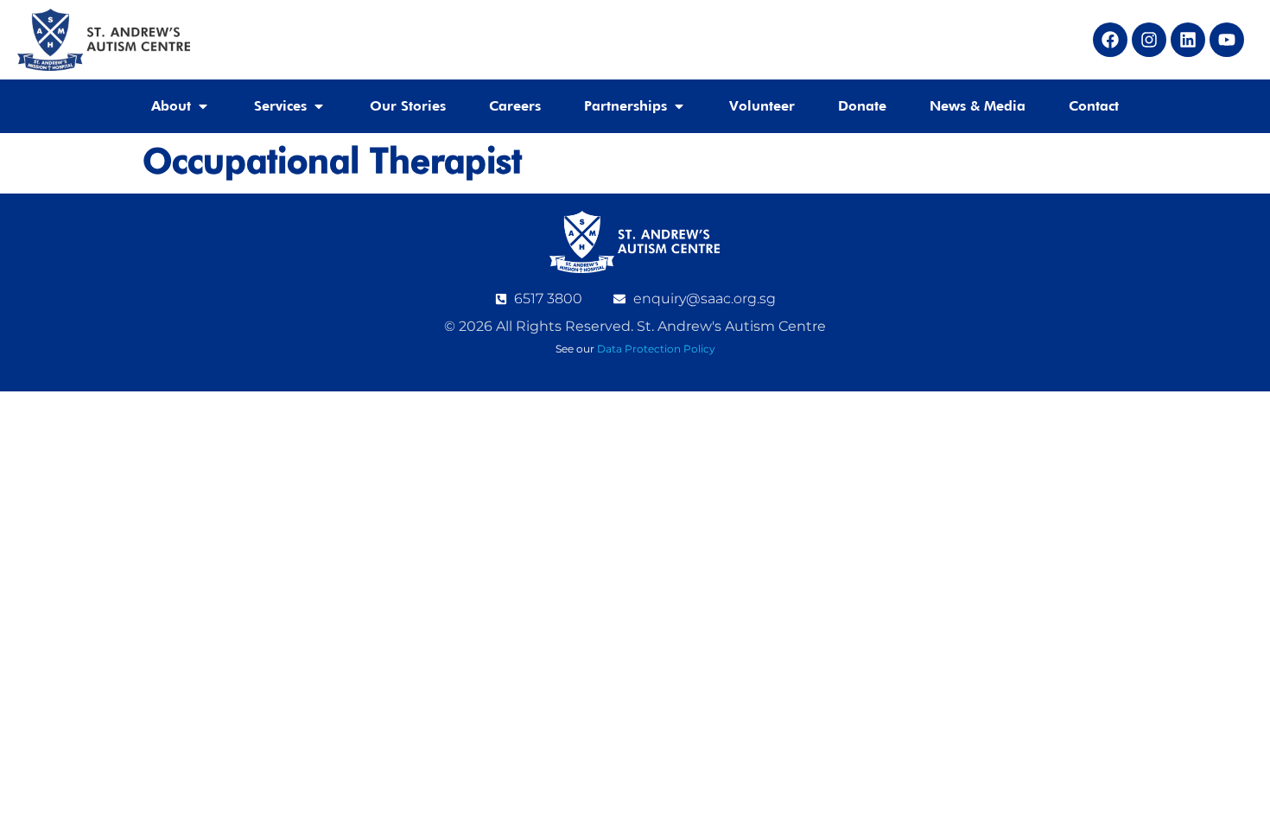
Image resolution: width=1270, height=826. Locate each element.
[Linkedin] (1188, 39)
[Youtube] (1227, 39)
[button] (181, 106)
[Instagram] (1149, 39)
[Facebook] (1110, 39)
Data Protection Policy (656, 348)
